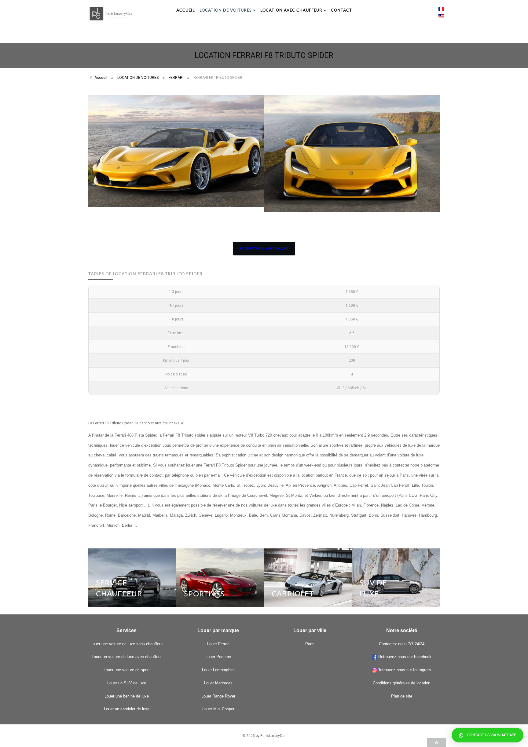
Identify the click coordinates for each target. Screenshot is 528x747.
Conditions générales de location (401, 683)
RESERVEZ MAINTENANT (264, 249)
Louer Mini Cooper (218, 709)
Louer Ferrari (218, 644)
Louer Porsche (218, 656)
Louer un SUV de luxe (126, 683)
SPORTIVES (204, 594)
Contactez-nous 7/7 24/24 (401, 644)
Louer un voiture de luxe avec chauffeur (127, 656)
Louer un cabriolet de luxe (126, 709)
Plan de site (401, 696)
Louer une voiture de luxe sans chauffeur (126, 644)
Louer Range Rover (218, 696)
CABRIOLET (293, 594)
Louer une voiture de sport (127, 670)
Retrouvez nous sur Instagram (404, 670)
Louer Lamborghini (218, 670)
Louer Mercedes (218, 683)
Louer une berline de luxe (127, 696)
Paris (309, 644)
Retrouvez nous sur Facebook (404, 656)
